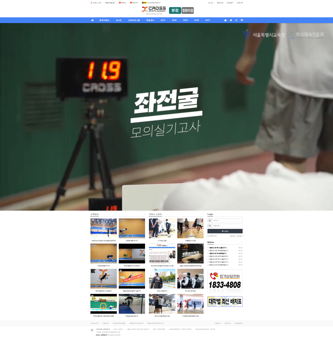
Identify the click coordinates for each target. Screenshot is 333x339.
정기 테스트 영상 (190, 291)
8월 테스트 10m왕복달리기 (218, 250)
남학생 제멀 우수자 (132, 241)
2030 (196, 20)
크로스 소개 (97, 3)
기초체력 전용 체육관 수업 (190, 316)
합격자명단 (104, 20)
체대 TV (135, 3)
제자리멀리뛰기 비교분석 (132, 266)
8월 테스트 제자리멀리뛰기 (218, 256)
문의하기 (228, 323)
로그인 (210, 3)
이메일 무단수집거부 (136, 323)
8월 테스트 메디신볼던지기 (218, 259)
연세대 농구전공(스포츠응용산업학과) (104, 241)
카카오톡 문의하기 (153, 3)
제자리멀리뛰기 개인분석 (103, 291)
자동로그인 (213, 236)
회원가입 (220, 3)
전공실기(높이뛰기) (132, 316)
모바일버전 (239, 323)
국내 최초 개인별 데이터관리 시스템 (162, 266)
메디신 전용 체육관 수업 (162, 316)
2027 (163, 20)
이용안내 (217, 323)
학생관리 (150, 20)
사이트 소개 (94, 323)
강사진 (119, 20)
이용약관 (106, 323)
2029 (185, 20)
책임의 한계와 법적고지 (155, 323)
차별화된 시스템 (190, 241)
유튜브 (123, 3)
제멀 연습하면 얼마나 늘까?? (132, 291)
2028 (174, 20)
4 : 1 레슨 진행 (162, 241)
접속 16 (240, 3)
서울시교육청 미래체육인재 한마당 (190, 266)
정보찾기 (230, 3)
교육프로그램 (134, 20)
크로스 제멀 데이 (162, 291)
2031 (207, 20)
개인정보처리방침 (119, 323)
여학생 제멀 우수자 (104, 266)
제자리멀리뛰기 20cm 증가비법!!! (103, 316)
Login (225, 231)
